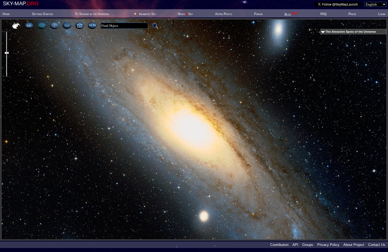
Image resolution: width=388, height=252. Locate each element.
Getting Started (42, 14)
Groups (307, 245)
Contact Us (376, 245)
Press (352, 14)
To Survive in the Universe (92, 14)
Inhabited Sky (147, 14)
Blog (291, 14)
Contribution (279, 245)
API (295, 245)
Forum (258, 14)
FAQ (323, 14)
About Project (353, 245)
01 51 (92, 25)
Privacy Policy (328, 245)
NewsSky (185, 14)
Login (381, 14)
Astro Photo (223, 14)
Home (6, 14)
